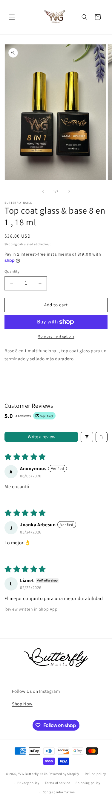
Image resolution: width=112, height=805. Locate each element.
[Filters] (87, 437)
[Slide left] (43, 191)
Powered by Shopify (64, 774)
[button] (12, 17)
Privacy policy (28, 783)
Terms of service (57, 783)
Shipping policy (88, 783)
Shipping (10, 244)
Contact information (59, 792)
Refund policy (95, 774)
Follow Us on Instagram (36, 691)
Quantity (11, 271)
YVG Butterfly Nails (33, 774)
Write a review (41, 437)
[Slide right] (69, 191)
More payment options (56, 336)
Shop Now (22, 704)
